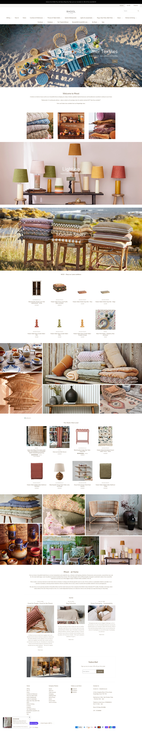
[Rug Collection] (71, 614)
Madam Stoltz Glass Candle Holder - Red (37, 334)
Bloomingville (36, 299)
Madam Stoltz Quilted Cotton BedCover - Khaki (105, 485)
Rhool (105, 331)
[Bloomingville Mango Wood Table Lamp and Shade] (60, 471)
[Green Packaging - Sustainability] (101, 613)
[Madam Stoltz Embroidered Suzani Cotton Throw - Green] (105, 436)
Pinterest (74, 692)
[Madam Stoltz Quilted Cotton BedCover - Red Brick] (37, 471)
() (128, 5)
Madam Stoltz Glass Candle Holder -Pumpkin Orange (82, 334)
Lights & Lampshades (86, 18)
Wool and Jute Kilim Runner (59, 452)
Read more (40, 650)
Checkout (136, 5)
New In (17, 18)
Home (24, 18)
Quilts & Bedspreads (70, 18)
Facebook (74, 689)
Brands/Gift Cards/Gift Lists (79, 22)
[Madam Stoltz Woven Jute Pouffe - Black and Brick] (60, 288)
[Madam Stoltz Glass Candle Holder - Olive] (60, 320)
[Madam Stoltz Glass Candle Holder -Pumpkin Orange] (82, 320)
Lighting (21, 393)
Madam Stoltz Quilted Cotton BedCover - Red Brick (36, 485)
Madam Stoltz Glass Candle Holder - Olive (60, 334)
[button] (29, 717)
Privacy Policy (52, 700)
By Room (94, 22)
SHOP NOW (71, 179)
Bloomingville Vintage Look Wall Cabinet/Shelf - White (37, 302)
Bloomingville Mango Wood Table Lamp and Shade (60, 485)
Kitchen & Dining (130, 18)
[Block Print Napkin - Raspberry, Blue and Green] (105, 320)
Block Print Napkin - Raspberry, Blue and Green (105, 334)
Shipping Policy (52, 695)
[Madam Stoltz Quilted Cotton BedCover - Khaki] (105, 471)
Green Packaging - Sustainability (102, 603)
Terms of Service (52, 702)
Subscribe (100, 671)
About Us (51, 690)
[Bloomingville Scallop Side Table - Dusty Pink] (82, 436)
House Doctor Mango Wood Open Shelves (82, 485)
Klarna (50, 699)
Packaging (51, 694)
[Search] (138, 10)
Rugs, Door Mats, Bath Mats (105, 18)
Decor (119, 18)
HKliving (21, 544)
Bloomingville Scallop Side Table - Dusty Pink (82, 450)
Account (121, 5)
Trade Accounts (52, 692)
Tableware (21, 357)
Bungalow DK (121, 550)
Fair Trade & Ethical (62, 22)
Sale (103, 22)
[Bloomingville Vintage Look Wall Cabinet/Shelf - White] (37, 288)
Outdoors (50, 22)
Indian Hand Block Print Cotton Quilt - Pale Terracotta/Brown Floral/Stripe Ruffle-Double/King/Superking (36, 451)
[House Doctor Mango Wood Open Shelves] (82, 471)
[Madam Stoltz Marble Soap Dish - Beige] (105, 288)
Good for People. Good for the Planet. (40, 603)
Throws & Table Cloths (53, 18)
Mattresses (92, 364)
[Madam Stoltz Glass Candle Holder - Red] (37, 320)
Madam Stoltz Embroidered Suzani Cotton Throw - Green (105, 450)
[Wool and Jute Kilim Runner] (60, 437)
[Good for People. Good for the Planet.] (40, 619)
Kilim (59, 450)
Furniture (40, 22)
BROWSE (71, 244)
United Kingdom (46, 723)
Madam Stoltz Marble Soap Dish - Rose (82, 301)
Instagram (74, 690)
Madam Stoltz (59, 299)
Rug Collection (71, 603)
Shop (115, 61)
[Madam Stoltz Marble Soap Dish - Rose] (82, 288)
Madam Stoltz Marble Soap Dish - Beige (105, 301)
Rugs (121, 399)
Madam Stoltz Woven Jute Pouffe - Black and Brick (59, 302)
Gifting (8, 18)
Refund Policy (52, 697)
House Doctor (82, 482)
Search (50, 689)
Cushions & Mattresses (36, 18)
